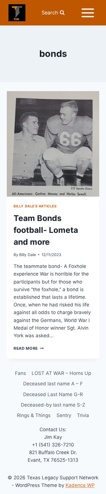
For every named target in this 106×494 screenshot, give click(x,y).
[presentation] (53, 144)
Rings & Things (34, 415)
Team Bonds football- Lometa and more (46, 230)
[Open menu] (88, 13)
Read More (29, 348)
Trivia (83, 415)
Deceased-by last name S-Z (53, 405)
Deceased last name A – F (53, 383)
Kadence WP (80, 485)
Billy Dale (27, 254)
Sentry (64, 415)
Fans (20, 373)
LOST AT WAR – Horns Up (61, 373)
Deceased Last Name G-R (53, 394)
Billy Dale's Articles (35, 206)
